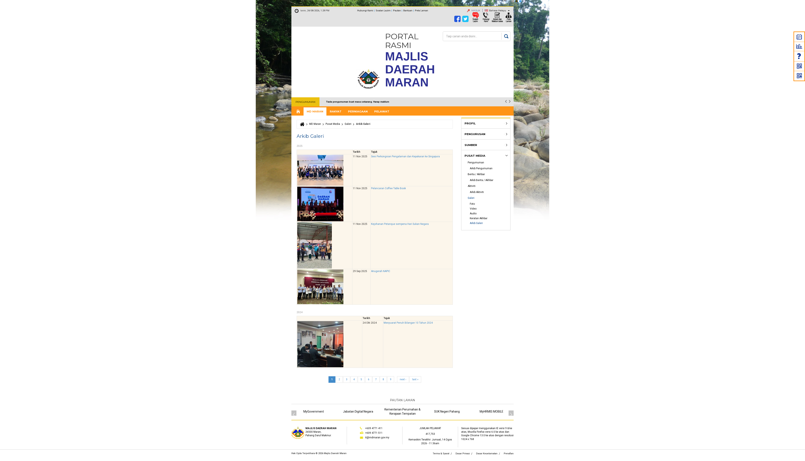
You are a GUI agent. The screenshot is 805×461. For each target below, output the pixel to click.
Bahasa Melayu (497, 10)
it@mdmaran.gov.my (377, 437)
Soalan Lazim (799, 56)
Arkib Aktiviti (477, 192)
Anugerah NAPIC (380, 271)
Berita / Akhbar (476, 174)
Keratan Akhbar (478, 218)
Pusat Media (333, 123)
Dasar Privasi (463, 453)
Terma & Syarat (441, 453)
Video (473, 208)
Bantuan (407, 10)
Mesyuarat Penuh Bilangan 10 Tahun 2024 (408, 322)
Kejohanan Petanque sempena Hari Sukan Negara (400, 224)
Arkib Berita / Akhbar (481, 180)
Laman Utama (297, 111)
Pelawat (381, 111)
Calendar (799, 36)
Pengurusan (475, 134)
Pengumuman (476, 162)
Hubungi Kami (365, 10)
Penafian (509, 453)
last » (415, 379)
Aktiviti (471, 186)
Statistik (799, 46)
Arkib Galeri (476, 223)
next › (403, 379)
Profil (470, 123)
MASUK (475, 10)
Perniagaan (358, 111)
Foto (472, 203)
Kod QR (799, 66)
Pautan (397, 10)
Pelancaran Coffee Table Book (388, 188)
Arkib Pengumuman (481, 168)
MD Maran (315, 111)
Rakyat (335, 111)
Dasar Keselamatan (486, 453)
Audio (473, 213)
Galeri (348, 123)
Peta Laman (421, 10)
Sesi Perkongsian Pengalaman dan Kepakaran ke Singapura (405, 156)
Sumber (471, 145)
